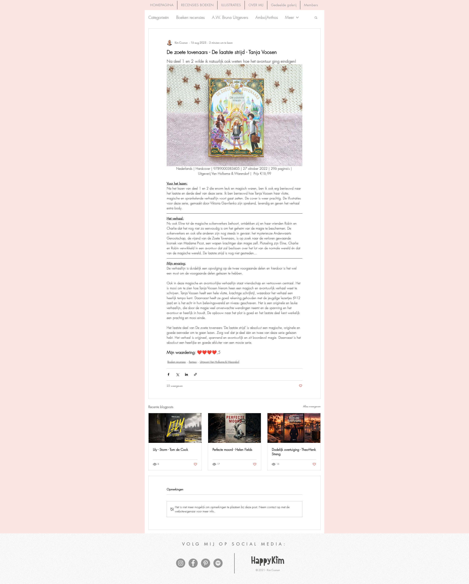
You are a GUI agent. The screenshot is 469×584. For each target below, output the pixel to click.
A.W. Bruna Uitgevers (230, 17)
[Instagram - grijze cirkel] (180, 563)
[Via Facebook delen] (168, 374)
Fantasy (193, 361)
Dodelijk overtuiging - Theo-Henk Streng (294, 451)
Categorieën (158, 17)
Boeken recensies (190, 17)
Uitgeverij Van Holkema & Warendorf (219, 361)
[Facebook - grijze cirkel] (193, 563)
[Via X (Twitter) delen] (177, 374)
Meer (289, 17)
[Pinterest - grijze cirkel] (205, 563)
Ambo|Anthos (266, 17)
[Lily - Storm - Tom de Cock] (175, 428)
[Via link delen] (195, 374)
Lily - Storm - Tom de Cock (170, 449)
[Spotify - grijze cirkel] (218, 563)
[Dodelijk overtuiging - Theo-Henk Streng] (293, 428)
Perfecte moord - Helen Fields (232, 449)
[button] (316, 17)
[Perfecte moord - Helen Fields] (234, 428)
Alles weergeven (312, 406)
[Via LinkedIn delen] (186, 374)
